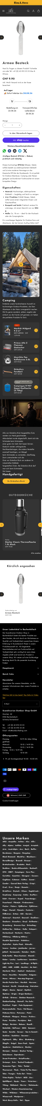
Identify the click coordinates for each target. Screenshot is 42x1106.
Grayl (25, 921)
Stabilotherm (18, 1047)
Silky (15, 1039)
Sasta (5, 1032)
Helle (25, 929)
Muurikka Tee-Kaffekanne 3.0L (22, 358)
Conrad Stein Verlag (19, 883)
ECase (24, 891)
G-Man (16, 914)
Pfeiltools (7, 1016)
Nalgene (33, 975)
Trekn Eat (21, 1073)
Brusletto (21, 864)
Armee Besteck (12, 612)
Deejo (17, 887)
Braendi (19, 860)
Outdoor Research (27, 997)
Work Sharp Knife (10, 1100)
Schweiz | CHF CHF (18, 795)
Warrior (23, 1085)
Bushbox (6, 868)
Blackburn (31, 857)
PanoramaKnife (9, 1009)
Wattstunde (33, 1085)
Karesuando (15, 952)
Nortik (14, 986)
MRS (5, 967)
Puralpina (22, 1020)
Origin (14, 994)
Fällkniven (7, 914)
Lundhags (25, 963)
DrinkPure (7, 891)
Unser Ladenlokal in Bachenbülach (19, 629)
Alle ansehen (36, 553)
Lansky (13, 959)
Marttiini (24, 967)
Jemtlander (23, 948)
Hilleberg (7, 936)
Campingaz (20, 872)
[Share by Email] (14, 152)
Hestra (28, 933)
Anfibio (18, 845)
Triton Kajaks (8, 1077)
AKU (5, 841)
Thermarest (8, 1070)
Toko (5, 1073)
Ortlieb (6, 997)
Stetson (15, 1051)
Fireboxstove (27, 902)
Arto (5, 849)
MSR (10, 967)
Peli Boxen (28, 1009)
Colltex (24, 879)
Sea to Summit (31, 1032)
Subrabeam (8, 1054)
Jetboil (5, 952)
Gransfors (16, 921)
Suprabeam (19, 1054)
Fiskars (14, 906)
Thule (16, 1070)
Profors (32, 1016)
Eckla (25, 895)
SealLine (6, 1035)
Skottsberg (30, 1039)
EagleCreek (34, 891)
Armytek (35, 845)
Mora (5, 975)
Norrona (33, 982)
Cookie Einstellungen (10, 800)
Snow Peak (23, 1043)
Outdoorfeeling (9, 1001)
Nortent (6, 986)
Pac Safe (29, 1001)
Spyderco (7, 1047)
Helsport (33, 929)
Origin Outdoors (26, 994)
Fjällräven (33, 906)
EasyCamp (7, 895)
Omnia (13, 990)
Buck (28, 864)
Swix (14, 1062)
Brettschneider (9, 864)
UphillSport (7, 1081)
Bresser (27, 860)
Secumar (25, 1035)
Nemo (5, 978)
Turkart (18, 1077)
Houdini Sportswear (11, 940)
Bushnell (33, 868)
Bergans (17, 853)
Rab (30, 1020)
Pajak (14, 1005)
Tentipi (27, 1066)
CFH (5, 872)
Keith (33, 952)
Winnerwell (8, 1096)
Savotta (12, 1032)
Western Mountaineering (22, 1089)
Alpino (11, 845)
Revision (13, 1024)
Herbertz (19, 933)
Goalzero (7, 921)
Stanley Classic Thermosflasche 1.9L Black (20, 543)
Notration (34, 986)
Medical (21, 971)
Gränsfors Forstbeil (19, 370)
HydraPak (7, 944)
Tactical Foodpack (25, 1062)
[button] (3, 10)
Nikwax (12, 978)
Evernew (12, 898)
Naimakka (23, 975)
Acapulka (12, 841)
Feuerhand (7, 902)
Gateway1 (7, 917)
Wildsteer (13, 1092)
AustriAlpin (13, 849)
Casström (16, 876)
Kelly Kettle (8, 956)
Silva (21, 1039)
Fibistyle (17, 902)
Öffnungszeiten (10, 735)
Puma (5, 1020)
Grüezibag (31, 925)
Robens (22, 1024)
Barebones (7, 853)
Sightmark (7, 1039)
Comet (32, 879)
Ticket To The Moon (28, 1070)
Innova (6, 948)
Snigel (14, 1043)
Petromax (21, 1013)
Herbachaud (8, 933)
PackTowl (7, 1005)
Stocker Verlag (26, 1051)
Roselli (30, 1024)
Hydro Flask (18, 944)
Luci (17, 963)
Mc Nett (33, 967)
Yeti (21, 1100)
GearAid (16, 917)
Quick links (8, 674)
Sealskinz (16, 1035)
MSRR (17, 967)
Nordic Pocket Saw (11, 982)
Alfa (33, 841)
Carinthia (7, 876)
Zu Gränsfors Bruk (16, 481)
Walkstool (14, 1085)
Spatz (31, 1043)
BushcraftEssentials (20, 868)
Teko (20, 1066)
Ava (21, 849)
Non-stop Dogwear (26, 978)
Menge (5, 121)
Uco (31, 1077)
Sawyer (20, 1032)
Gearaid (25, 917)
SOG (24, 1028)
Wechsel (6, 1089)
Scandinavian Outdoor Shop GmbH (20, 710)
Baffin (34, 849)
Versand (14, 82)
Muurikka (13, 975)
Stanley (28, 1047)
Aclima (21, 841)
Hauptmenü (8, 668)
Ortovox (14, 997)
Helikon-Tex (8, 929)
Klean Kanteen (20, 956)
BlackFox (21, 857)
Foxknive (30, 910)
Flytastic (20, 910)
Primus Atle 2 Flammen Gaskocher (20, 345)
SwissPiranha (24, 1058)
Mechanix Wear (9, 971)
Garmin (29, 914)
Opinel (20, 990)
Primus (24, 1016)
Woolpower (19, 1096)
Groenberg (7, 925)
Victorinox (32, 1081)
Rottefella (7, 1028)
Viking (6, 1085)
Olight (5, 990)
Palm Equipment (26, 1005)
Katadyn (25, 952)
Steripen (6, 1051)
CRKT (10, 872)
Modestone (31, 971)
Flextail (12, 910)
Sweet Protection (10, 1058)
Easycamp (17, 895)
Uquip (16, 1081)
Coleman (16, 879)
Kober (5, 959)
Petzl (29, 1013)
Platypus (16, 1016)
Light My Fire (8, 963)
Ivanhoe (13, 948)
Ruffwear (16, 1028)
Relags (6, 1024)
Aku (28, 841)
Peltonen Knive (9, 1013)
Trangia (11, 1073)
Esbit (5, 898)
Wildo (5, 1092)
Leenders (33, 959)
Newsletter (8, 680)
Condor (6, 883)
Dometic (25, 887)
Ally (4, 845)
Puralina (13, 1020)
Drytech (16, 891)
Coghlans (7, 879)
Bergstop (26, 853)
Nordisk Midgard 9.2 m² (22, 329)
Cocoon (35, 876)
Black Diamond (9, 857)
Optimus (6, 994)
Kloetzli (31, 956)
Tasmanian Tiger (10, 1066)
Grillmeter (33, 921)
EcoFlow (33, 895)
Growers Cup (20, 925)
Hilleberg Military (20, 936)
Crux (11, 887)
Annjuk (26, 845)
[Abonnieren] (37, 704)
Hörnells (29, 944)
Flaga (5, 910)
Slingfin (6, 1043)
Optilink (28, 990)
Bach (27, 849)
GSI (22, 914)
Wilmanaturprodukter (29, 1092)
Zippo (27, 1100)
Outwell (20, 1001)
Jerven (32, 948)
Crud (5, 887)
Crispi (32, 883)
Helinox (17, 929)
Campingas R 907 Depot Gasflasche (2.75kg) (22, 388)
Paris (19, 1009)
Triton (29, 1073)
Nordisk (24, 982)
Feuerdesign (30, 898)
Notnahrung (23, 986)
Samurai (32, 1028)
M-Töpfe (34, 963)
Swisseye (7, 1062)
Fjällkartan (23, 906)
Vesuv (23, 1081)
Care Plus (30, 872)
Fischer (6, 906)
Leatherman (22, 959)
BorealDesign (8, 860)
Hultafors (25, 940)
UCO (25, 1077)
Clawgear (26, 876)
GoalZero (35, 917)
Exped (21, 898)
